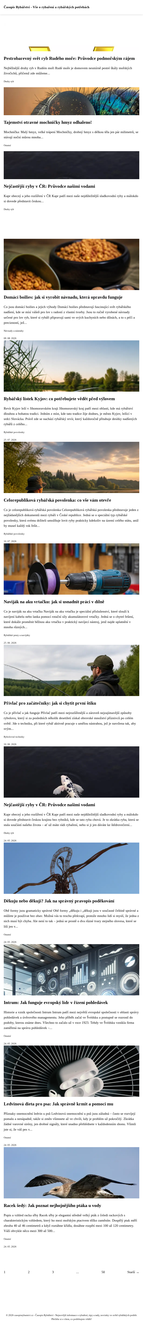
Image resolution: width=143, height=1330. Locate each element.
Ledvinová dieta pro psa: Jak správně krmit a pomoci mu (58, 1103)
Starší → (133, 1272)
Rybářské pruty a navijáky (17, 635)
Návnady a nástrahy (14, 331)
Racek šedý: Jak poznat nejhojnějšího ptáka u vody (52, 1205)
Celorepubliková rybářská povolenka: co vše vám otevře (57, 500)
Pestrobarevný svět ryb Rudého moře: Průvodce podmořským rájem (69, 58)
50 (103, 1272)
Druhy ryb (9, 81)
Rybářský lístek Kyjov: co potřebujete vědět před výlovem (59, 398)
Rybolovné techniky (14, 737)
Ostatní (7, 145)
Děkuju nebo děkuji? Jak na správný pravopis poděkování (59, 900)
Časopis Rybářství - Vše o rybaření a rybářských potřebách (46, 7)
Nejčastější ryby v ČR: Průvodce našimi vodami (49, 186)
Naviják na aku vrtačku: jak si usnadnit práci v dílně (54, 601)
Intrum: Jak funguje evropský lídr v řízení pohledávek (56, 1002)
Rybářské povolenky (14, 432)
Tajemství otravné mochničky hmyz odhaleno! (48, 122)
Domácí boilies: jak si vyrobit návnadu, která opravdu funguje (63, 297)
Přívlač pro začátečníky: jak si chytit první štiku (50, 703)
